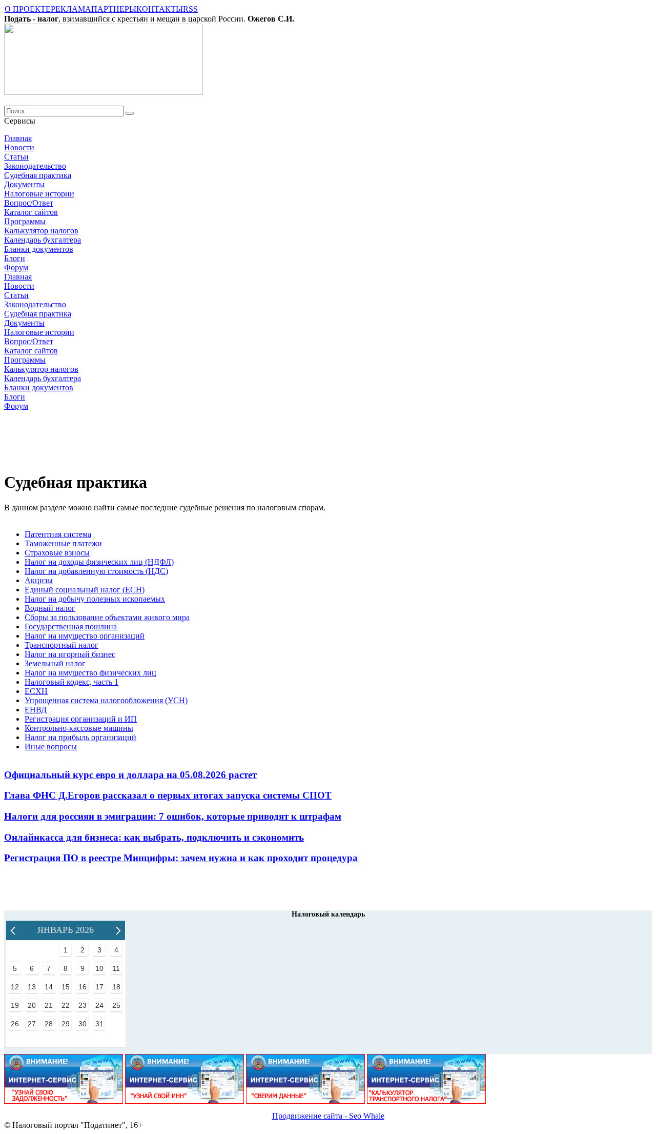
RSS (190, 9)
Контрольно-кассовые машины (79, 728)
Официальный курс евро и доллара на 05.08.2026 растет (130, 774)
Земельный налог (55, 663)
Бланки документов (38, 249)
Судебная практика (37, 175)
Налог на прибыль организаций (80, 737)
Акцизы (39, 580)
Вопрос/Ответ (28, 202)
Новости (19, 147)
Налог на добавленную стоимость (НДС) (96, 571)
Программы (25, 221)
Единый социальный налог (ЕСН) (85, 589)
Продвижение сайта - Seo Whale (328, 1115)
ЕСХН (36, 691)
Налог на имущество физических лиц (90, 672)
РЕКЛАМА (71, 9)
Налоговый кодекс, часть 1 (71, 682)
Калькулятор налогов (41, 230)
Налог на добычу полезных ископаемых (95, 598)
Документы (24, 184)
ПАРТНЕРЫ (113, 9)
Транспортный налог (61, 645)
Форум (16, 267)
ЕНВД (36, 709)
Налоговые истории (39, 193)
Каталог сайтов (31, 212)
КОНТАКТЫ (159, 9)
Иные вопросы (51, 746)
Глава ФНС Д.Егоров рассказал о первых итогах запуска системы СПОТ (168, 795)
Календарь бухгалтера (42, 239)
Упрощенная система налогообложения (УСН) (106, 700)
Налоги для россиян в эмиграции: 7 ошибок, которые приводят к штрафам (172, 816)
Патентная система (58, 534)
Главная (18, 138)
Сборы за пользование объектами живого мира (107, 617)
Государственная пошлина (71, 626)
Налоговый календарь (328, 914)
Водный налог (50, 608)
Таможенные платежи (63, 543)
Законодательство (35, 166)
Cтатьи (16, 156)
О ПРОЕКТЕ (28, 9)
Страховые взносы (57, 552)
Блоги (14, 258)
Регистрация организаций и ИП (81, 718)
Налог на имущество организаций (85, 635)
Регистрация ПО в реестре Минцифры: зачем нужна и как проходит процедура (181, 857)
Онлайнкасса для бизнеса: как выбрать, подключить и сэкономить (154, 837)
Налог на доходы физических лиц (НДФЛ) (99, 562)
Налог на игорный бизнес (70, 654)
